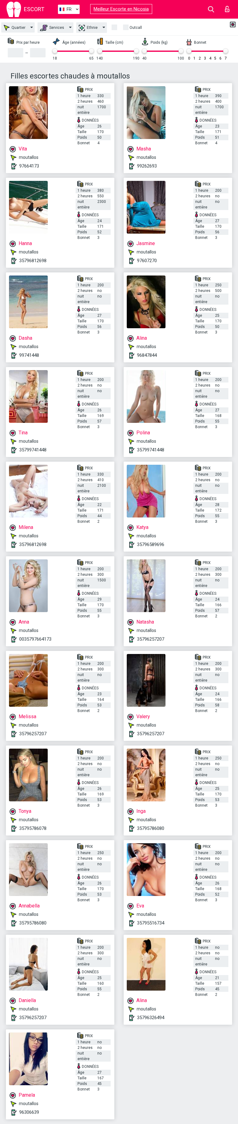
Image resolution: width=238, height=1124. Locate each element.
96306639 (29, 1112)
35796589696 (150, 544)
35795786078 (32, 828)
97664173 (29, 166)
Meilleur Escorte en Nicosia (121, 9)
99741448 (29, 355)
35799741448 (32, 450)
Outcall (136, 27)
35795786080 (150, 828)
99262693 (147, 166)
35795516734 (150, 923)
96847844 (147, 355)
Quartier (18, 27)
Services (56, 27)
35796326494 (150, 1017)
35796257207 (150, 639)
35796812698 (32, 260)
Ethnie (92, 27)
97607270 (147, 260)
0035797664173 (35, 639)
